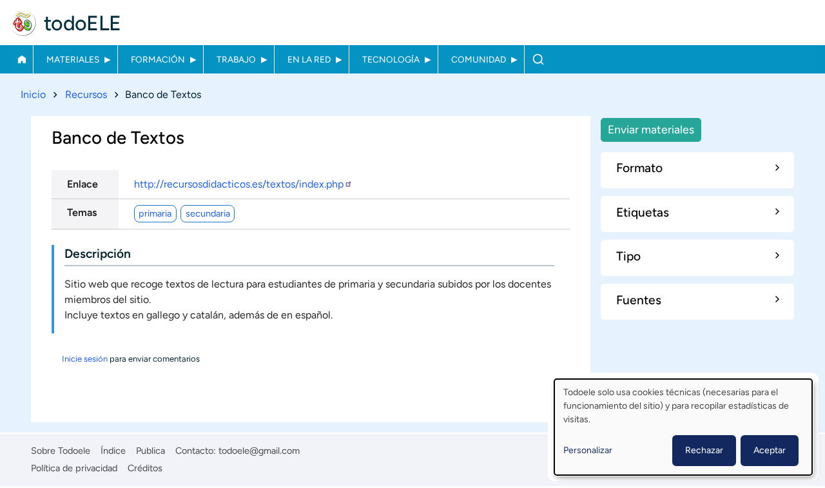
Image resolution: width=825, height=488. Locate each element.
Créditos (145, 468)
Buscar (538, 59)
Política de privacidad (74, 468)
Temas (82, 212)
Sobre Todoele (60, 450)
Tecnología (391, 59)
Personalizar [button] (587, 450)
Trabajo (236, 59)
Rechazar (704, 450)
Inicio (21, 59)
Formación (158, 59)
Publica (150, 450)
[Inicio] (23, 23)
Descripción (97, 253)
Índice (113, 450)
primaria (155, 213)
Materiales (72, 59)
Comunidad (478, 59)
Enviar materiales (651, 129)
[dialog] (683, 427)
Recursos (86, 94)
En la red (309, 59)
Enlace (82, 184)
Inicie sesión (85, 359)
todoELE (82, 23)
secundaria (208, 213)
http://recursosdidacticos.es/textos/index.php (239, 184)
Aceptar (769, 450)
